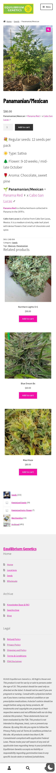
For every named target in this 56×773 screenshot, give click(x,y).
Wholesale (12, 581)
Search (28, 768)
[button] (48, 29)
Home (9, 21)
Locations (12, 570)
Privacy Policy (14, 644)
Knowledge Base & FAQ (18, 604)
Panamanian (22, 246)
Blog (9, 615)
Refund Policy (14, 639)
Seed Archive (13, 610)
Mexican (12, 246)
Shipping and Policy (16, 650)
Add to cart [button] (28, 318)
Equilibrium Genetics (19, 548)
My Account (9, 768)
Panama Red (33, 116)
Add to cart (24, 127)
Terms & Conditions (16, 655)
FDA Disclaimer (14, 661)
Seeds (16, 21)
